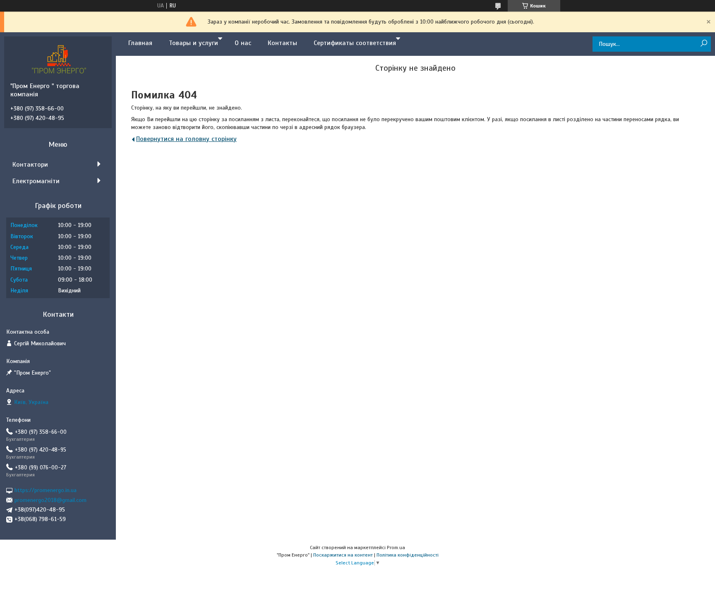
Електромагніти (36, 181)
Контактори (30, 164)
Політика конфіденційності (408, 555)
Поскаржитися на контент (343, 555)
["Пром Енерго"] (60, 59)
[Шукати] (703, 43)
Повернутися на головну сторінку (186, 139)
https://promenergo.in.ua (45, 490)
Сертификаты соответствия (355, 43)
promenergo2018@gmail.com (50, 500)
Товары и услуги (193, 43)
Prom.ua (396, 547)
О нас (243, 43)
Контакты (282, 43)
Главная (140, 43)
